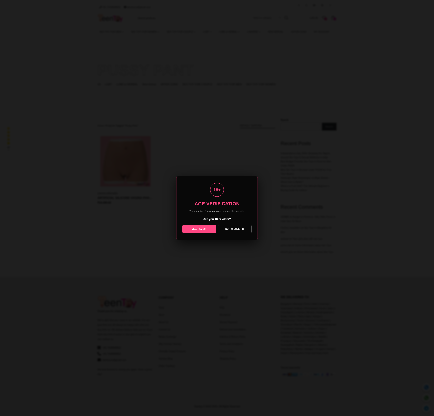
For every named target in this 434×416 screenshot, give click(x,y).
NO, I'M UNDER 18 (234, 229)
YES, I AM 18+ (199, 229)
